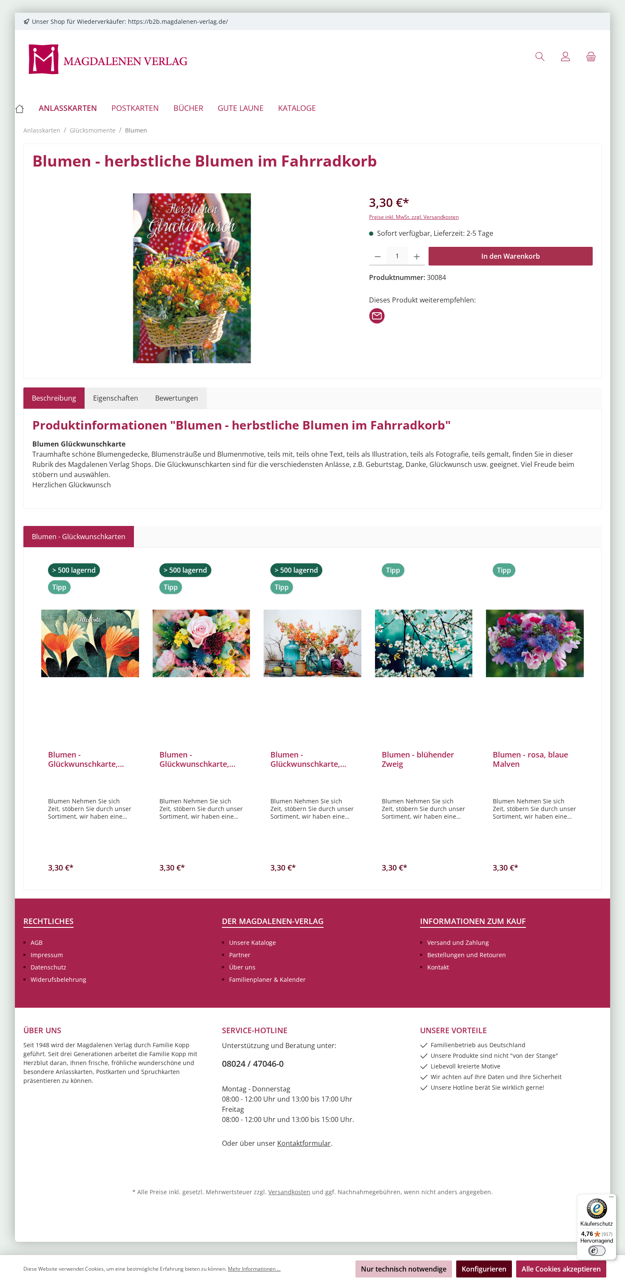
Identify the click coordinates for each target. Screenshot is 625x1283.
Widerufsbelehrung (58, 979)
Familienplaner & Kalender (267, 979)
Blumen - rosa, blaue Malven (530, 759)
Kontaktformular (304, 1143)
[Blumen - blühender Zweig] (424, 643)
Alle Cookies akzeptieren (561, 1269)
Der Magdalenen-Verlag (273, 921)
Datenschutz (48, 967)
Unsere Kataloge (252, 942)
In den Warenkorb (510, 256)
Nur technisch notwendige (403, 1269)
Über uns (242, 967)
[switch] (596, 1251)
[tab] (54, 398)
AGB (37, 942)
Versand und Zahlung (458, 942)
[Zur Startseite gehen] (108, 58)
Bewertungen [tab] (176, 398)
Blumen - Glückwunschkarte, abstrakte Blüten (83, 759)
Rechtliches (48, 921)
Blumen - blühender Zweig (418, 759)
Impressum (47, 955)
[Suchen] (540, 56)
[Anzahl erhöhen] (417, 256)
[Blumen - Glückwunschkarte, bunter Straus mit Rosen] (201, 643)
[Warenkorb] (591, 56)
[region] (192, 278)
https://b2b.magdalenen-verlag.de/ (178, 21)
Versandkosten (289, 1192)
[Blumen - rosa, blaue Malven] (535, 643)
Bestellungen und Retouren (466, 955)
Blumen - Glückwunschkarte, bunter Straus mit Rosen (194, 759)
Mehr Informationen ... (254, 1268)
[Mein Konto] (565, 56)
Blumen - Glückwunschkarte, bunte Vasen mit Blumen (305, 759)
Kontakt (438, 967)
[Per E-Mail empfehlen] (376, 315)
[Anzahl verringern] (377, 256)
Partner (239, 955)
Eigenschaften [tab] (115, 398)
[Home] (23, 108)
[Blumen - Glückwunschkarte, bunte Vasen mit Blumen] (312, 643)
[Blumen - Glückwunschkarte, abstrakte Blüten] (90, 643)
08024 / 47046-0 (253, 1063)
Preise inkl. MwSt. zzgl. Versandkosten (414, 216)
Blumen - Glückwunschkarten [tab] (78, 536)
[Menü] (611, 1199)
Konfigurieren (484, 1269)
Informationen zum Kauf (473, 921)
